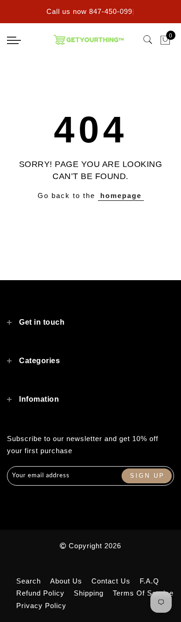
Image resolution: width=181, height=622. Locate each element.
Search (28, 581)
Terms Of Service (143, 593)
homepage (121, 195)
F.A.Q (149, 581)
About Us (66, 581)
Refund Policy (40, 593)
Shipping (88, 593)
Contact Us (110, 581)
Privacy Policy (41, 605)
